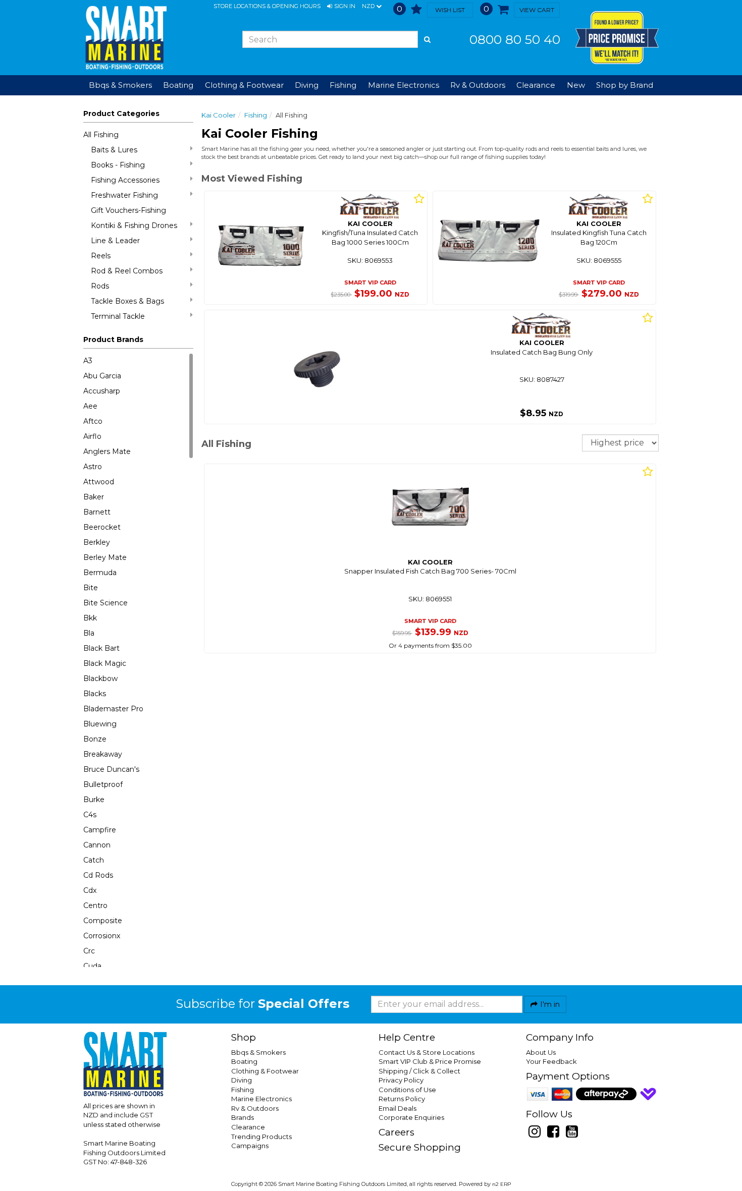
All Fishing (101, 134)
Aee (90, 406)
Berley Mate (105, 557)
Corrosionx (101, 935)
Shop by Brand (624, 85)
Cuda (92, 966)
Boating (244, 1061)
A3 (87, 360)
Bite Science (105, 602)
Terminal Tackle (118, 316)
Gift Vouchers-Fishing (128, 210)
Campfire (99, 829)
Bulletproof (103, 784)
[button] (341, 7)
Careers (396, 1132)
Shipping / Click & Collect (419, 1071)
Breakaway (102, 754)
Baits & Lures (114, 149)
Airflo (92, 436)
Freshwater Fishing (124, 195)
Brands (242, 1117)
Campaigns (250, 1146)
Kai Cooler (218, 115)
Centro (95, 905)
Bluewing (100, 723)
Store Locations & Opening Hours (267, 6)
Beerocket (102, 527)
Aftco (92, 421)
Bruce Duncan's (111, 769)
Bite (90, 587)
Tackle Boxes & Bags (127, 301)
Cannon (97, 844)
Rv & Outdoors (255, 1108)
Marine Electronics (261, 1099)
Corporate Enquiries (411, 1117)
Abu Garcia (102, 375)
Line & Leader (115, 240)
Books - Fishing (118, 164)
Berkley (96, 542)
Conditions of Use (407, 1090)
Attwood (98, 481)
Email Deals (397, 1108)
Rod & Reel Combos (127, 270)
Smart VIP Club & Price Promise (430, 1061)
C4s (89, 814)
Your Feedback (551, 1061)
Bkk (90, 617)
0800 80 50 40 (514, 39)
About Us (541, 1052)
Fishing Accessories (125, 180)
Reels (101, 255)
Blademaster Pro (113, 708)
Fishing (255, 115)
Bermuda (100, 572)
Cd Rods (98, 875)
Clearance (535, 85)
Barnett (97, 512)
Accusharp (101, 390)
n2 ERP (501, 1184)
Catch (93, 860)
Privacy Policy (401, 1080)
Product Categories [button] (121, 113)
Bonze (95, 739)
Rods (100, 286)
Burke (93, 799)
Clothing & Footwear (265, 1071)
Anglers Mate (107, 451)
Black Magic (104, 663)
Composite (102, 920)
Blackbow (100, 678)
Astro (92, 466)
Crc (89, 950)
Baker (93, 496)
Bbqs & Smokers (120, 85)
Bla (88, 633)
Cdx (89, 890)
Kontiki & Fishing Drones (134, 225)
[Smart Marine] (125, 37)
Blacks (94, 693)
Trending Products (261, 1136)
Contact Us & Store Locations (426, 1052)
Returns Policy (402, 1099)
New (576, 85)
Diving (241, 1080)
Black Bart (101, 648)
